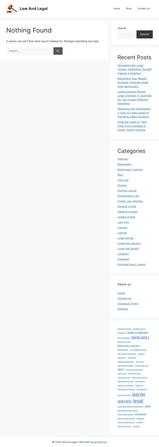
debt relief (140, 362)
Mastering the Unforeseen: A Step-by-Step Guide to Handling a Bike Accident (134, 112)
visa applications (124, 426)
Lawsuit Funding (124, 395)
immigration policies (126, 381)
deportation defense (126, 366)
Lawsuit (122, 227)
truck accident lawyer (126, 422)
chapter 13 (122, 358)
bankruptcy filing (124, 342)
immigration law (124, 377)
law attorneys (141, 389)
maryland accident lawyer (128, 410)
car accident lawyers (138, 350)
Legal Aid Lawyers (129, 243)
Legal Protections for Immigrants (130, 406)
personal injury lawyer (126, 418)
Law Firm (123, 222)
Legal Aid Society (128, 248)
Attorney (123, 159)
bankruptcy (140, 337)
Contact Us (144, 8)
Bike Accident (123, 350)
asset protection (137, 332)
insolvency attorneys (126, 385)
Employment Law (128, 195)
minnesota (140, 414)
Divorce (122, 185)
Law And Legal (34, 8)
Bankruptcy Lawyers (130, 169)
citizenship (131, 358)
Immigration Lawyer (139, 377)
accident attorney (124, 329)
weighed (136, 426)
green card (122, 373)
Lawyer (122, 232)
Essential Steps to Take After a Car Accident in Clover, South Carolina (132, 125)
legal (138, 400)
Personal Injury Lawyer (132, 264)
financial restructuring (134, 370)
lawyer (138, 394)
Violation (139, 422)
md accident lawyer (125, 414)
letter (148, 406)
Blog (128, 8)
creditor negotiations (126, 362)
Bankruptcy (125, 164)
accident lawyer (139, 329)
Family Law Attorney (130, 201)
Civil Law (123, 180)
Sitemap (123, 308)
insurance (139, 385)
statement (140, 418)
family (121, 369)
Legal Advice (126, 238)
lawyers (125, 401)
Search (122, 28)
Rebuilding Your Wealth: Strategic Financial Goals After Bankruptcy (133, 82)
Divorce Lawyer (127, 190)
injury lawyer (140, 381)
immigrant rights (134, 373)
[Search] (58, 51)
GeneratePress (98, 441)
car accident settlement (127, 354)
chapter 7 (141, 354)
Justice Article (126, 217)
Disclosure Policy (128, 303)
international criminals (126, 389)
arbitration (122, 333)
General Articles (128, 211)
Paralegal (123, 259)
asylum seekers (124, 338)
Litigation (123, 253)
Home (117, 8)
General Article (127, 206)
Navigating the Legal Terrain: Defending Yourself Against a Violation (135, 69)
